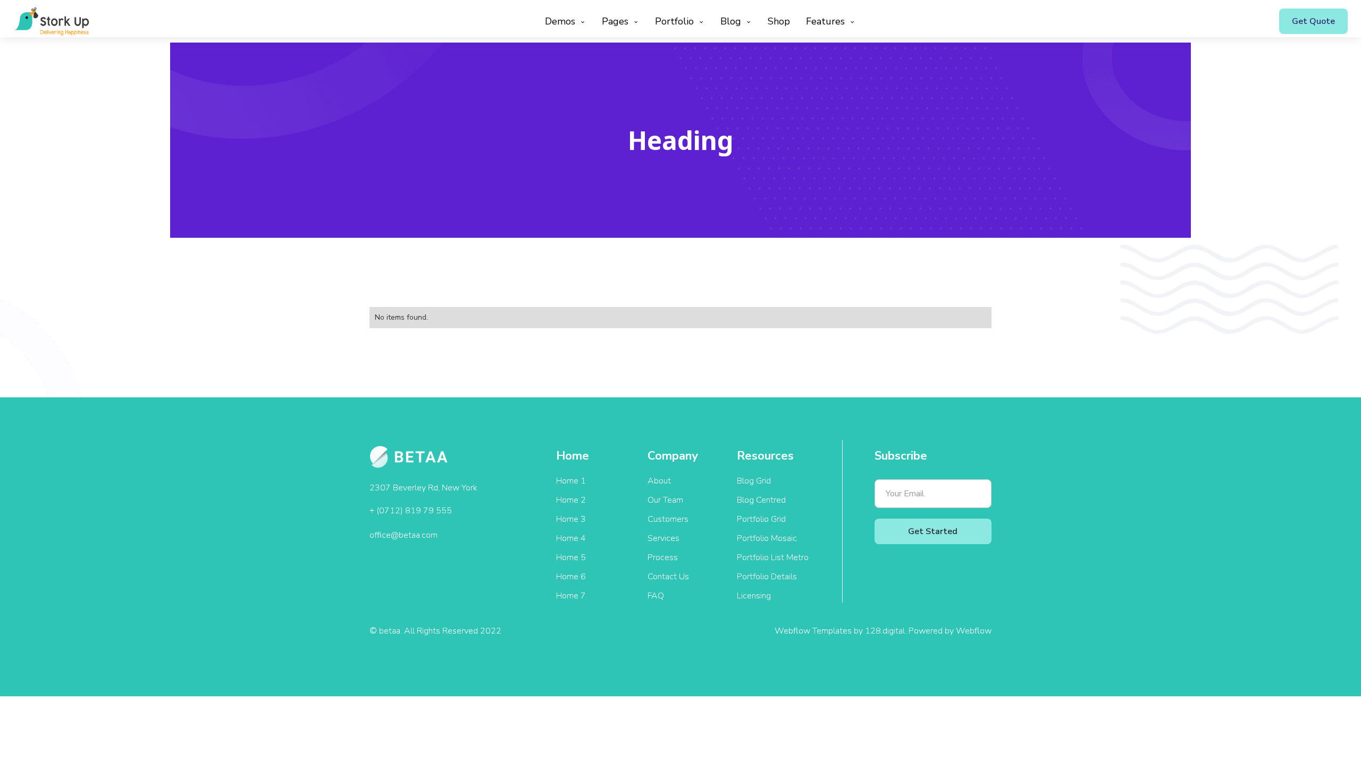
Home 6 (571, 576)
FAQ (656, 596)
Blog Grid (754, 481)
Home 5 (571, 557)
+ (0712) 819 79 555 (410, 511)
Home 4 (571, 538)
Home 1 (571, 481)
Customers (668, 519)
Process (663, 557)
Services (663, 538)
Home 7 (571, 596)
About (659, 481)
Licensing (754, 596)
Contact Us (668, 576)
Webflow (974, 631)
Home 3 (571, 519)
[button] (562, 21)
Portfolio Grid (761, 519)
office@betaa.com (403, 535)
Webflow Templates (813, 631)
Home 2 (571, 500)
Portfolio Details (767, 576)
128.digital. (887, 631)
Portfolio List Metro (773, 557)
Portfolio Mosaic (767, 538)
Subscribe (901, 456)
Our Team (665, 500)
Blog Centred (761, 500)
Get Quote (1313, 21)
